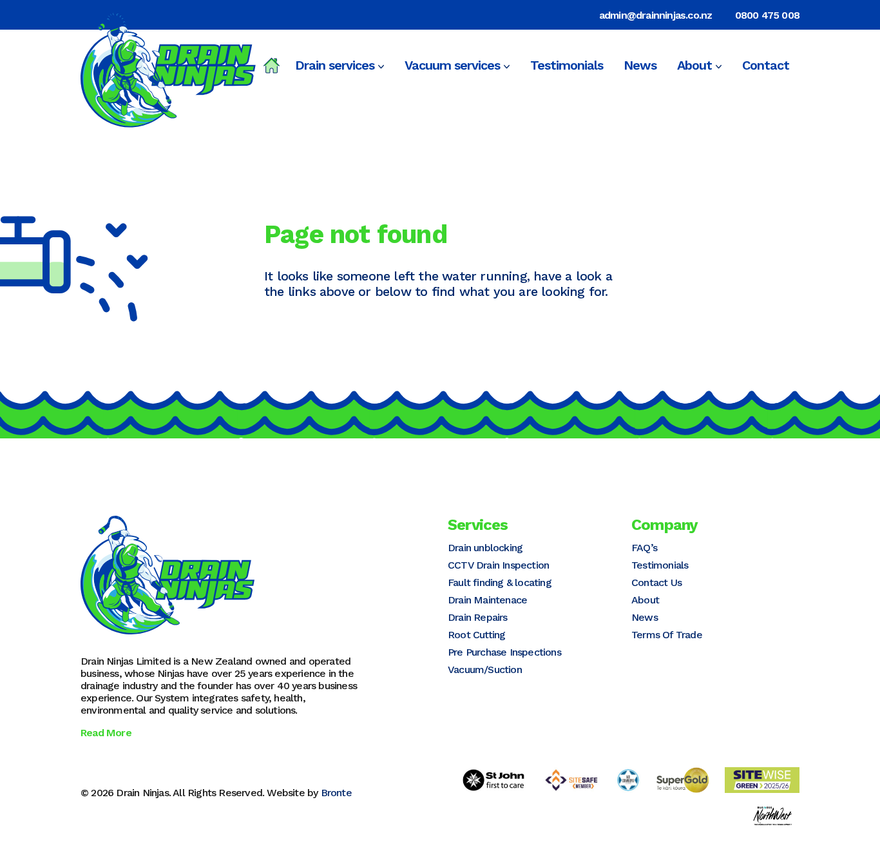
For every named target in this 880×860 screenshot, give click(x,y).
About (694, 65)
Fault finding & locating (499, 582)
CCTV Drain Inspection (498, 565)
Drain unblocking (485, 548)
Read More (106, 733)
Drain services (334, 65)
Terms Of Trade (666, 635)
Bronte (336, 793)
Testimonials (566, 65)
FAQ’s (644, 548)
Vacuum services (452, 65)
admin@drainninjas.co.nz (656, 15)
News (640, 65)
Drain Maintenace (487, 600)
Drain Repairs (478, 617)
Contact (765, 65)
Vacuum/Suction (485, 669)
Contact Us (656, 582)
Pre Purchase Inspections (504, 652)
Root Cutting (476, 635)
